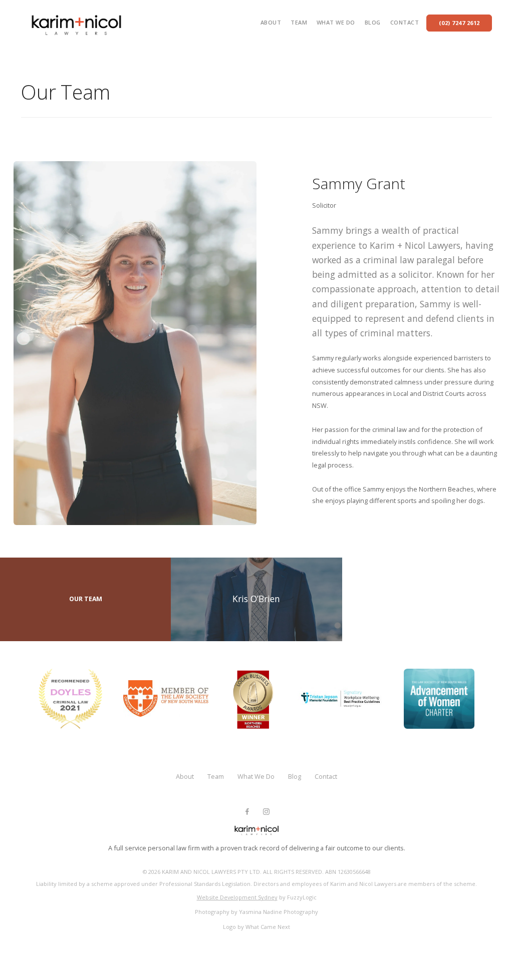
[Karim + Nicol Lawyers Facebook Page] (246, 811)
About (271, 22)
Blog (373, 22)
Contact (404, 22)
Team (299, 22)
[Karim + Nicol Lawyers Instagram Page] (266, 811)
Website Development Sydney (237, 897)
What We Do (336, 22)
